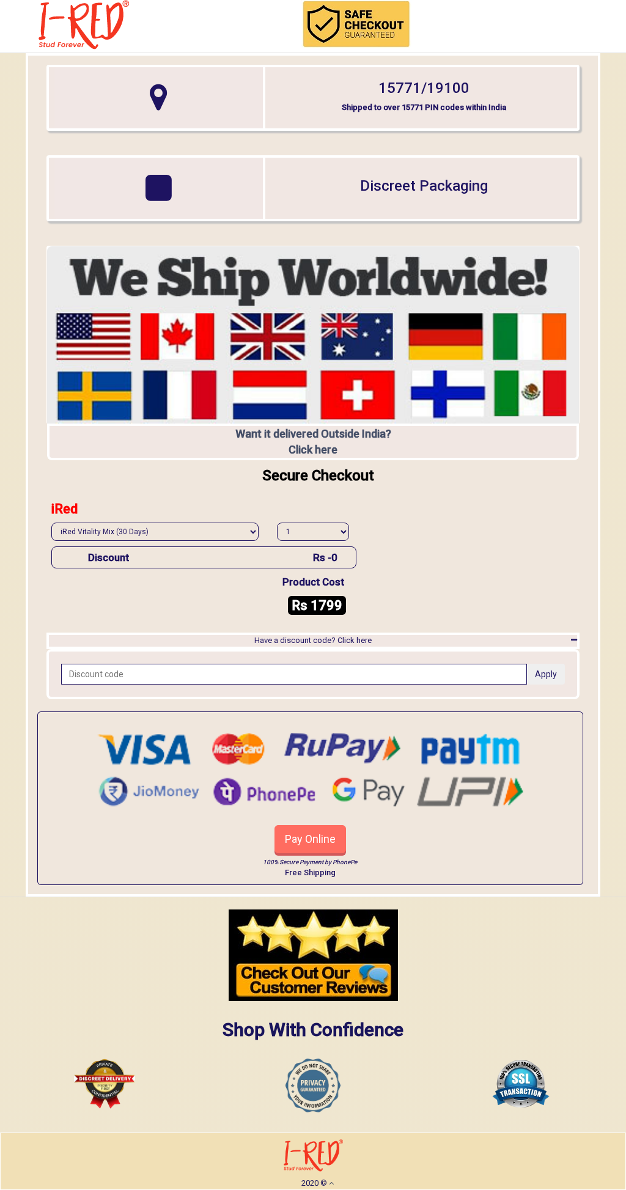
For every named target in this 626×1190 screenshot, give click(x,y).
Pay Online (310, 838)
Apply (546, 674)
